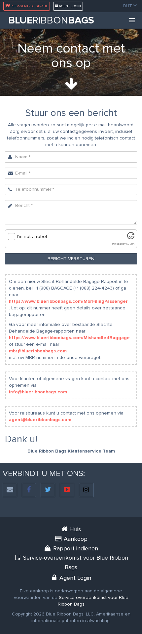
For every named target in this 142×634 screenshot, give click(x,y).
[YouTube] (67, 490)
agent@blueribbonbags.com (40, 419)
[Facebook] (29, 490)
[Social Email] (10, 490)
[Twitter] (48, 490)
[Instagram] (86, 490)
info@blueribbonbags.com (38, 392)
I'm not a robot (32, 236)
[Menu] (132, 20)
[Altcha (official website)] (130, 238)
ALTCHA (130, 244)
